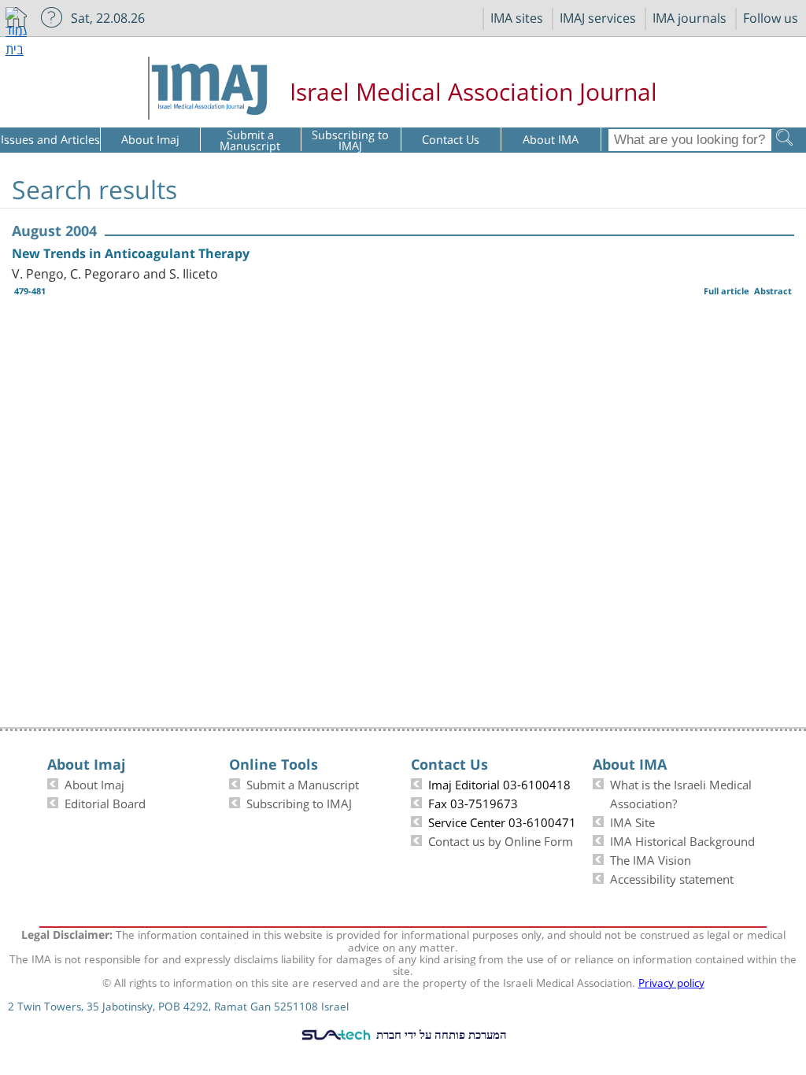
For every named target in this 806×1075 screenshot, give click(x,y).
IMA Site (632, 820)
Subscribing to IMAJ (299, 801)
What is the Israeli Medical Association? (681, 792)
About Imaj (94, 783)
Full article (726, 291)
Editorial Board (105, 801)
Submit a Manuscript (302, 783)
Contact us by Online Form (500, 839)
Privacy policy (671, 981)
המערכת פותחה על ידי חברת (440, 1034)
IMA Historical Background (682, 839)
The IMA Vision (650, 858)
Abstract (773, 291)
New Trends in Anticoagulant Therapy (131, 253)
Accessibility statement (672, 877)
